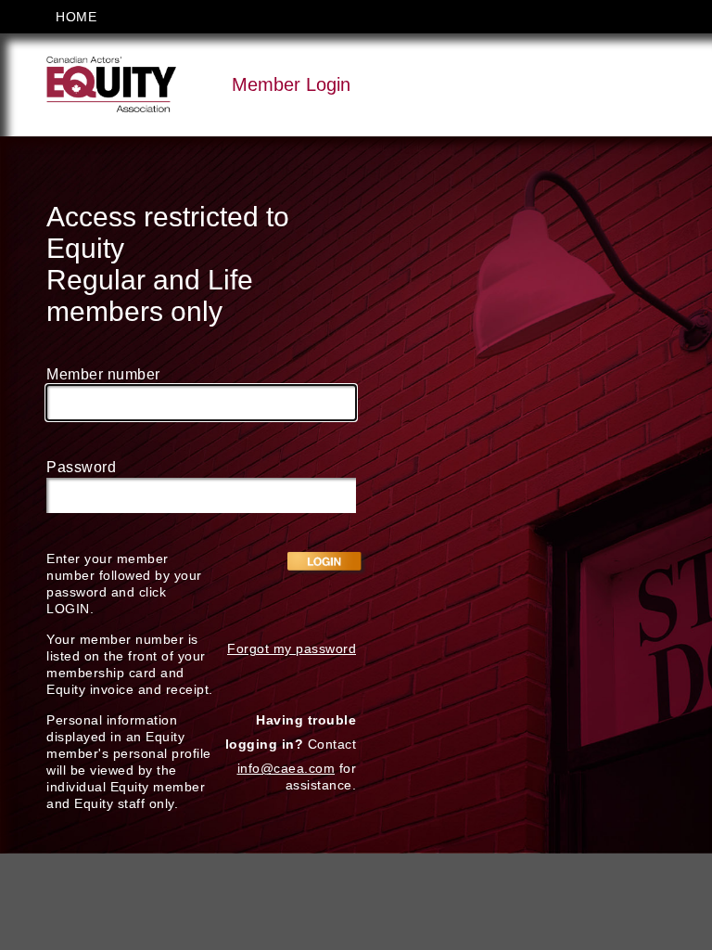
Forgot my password (291, 648)
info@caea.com (286, 768)
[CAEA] (111, 83)
